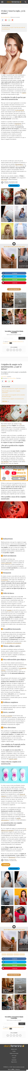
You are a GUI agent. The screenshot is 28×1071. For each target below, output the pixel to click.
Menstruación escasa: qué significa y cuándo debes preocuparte (7, 902)
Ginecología (4, 179)
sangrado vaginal (13, 758)
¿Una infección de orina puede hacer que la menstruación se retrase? (20, 901)
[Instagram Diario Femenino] (14, 350)
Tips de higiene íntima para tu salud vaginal (14, 246)
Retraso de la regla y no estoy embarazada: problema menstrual (6, 237)
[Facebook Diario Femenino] (8, 350)
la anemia (9, 610)
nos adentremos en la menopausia (13, 643)
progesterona (18, 123)
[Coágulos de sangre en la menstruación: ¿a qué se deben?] (7, 204)
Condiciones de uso (20, 341)
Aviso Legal (14, 1055)
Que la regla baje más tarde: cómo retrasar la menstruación (20, 237)
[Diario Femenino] (14, 2)
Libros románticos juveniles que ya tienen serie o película (8, 322)
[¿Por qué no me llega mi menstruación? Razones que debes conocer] (7, 887)
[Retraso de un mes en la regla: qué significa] (21, 221)
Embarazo (4, 954)
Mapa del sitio (14, 1062)
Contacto (14, 1057)
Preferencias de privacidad (12, 341)
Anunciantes (14, 1059)
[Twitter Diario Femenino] (17, 350)
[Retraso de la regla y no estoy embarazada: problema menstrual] (7, 239)
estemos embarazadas (6, 562)
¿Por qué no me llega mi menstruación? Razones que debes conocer (6, 884)
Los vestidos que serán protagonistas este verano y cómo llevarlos (20, 321)
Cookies (13, 1051)
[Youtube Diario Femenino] (20, 350)
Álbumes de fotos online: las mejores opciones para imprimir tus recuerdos (8, 305)
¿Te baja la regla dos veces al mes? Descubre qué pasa (6, 219)
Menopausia (22, 954)
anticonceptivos (19, 164)
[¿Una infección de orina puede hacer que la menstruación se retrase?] (21, 904)
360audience (17, 1069)
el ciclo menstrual (19, 110)
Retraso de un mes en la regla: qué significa (20, 220)
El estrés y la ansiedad (6, 715)
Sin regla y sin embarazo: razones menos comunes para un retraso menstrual (20, 918)
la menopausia (4, 579)
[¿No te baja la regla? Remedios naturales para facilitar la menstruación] (7, 922)
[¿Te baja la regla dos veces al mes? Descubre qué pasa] (7, 221)
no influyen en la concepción (13, 829)
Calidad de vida (10, 954)
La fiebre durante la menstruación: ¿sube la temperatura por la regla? (20, 201)
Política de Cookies (6, 343)
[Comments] (12, 20)
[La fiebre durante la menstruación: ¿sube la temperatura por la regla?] (21, 204)
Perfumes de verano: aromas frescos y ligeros (20, 306)
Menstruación (12, 857)
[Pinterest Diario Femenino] (11, 350)
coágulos (24, 92)
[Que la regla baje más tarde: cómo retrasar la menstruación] (21, 239)
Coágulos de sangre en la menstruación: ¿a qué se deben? (7, 202)
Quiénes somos (14, 1049)
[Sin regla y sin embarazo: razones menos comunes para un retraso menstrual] (21, 922)
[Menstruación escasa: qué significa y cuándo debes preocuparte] (7, 904)
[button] (3, 2)
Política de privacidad (14, 1053)
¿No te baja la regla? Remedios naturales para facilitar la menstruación (6, 918)
